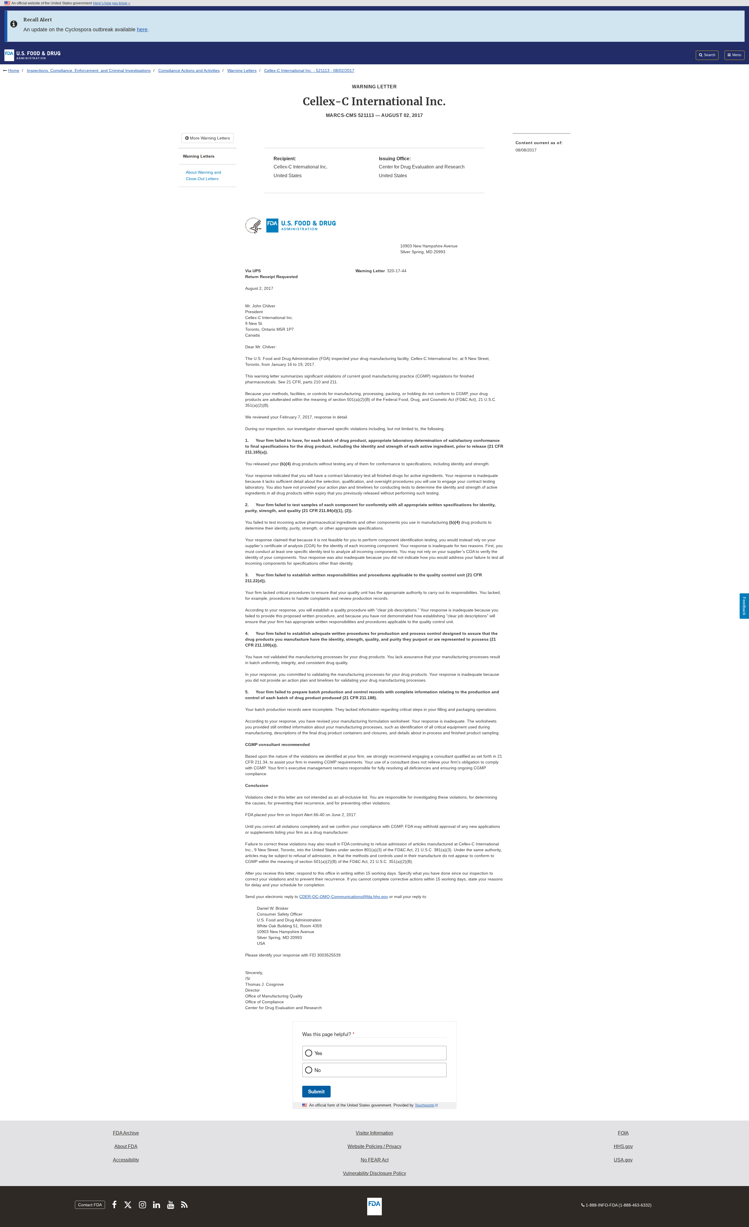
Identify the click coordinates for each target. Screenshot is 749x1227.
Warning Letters (242, 70)
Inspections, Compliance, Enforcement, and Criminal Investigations (89, 70)
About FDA (126, 1146)
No (318, 1069)
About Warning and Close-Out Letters (203, 175)
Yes (318, 1053)
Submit (316, 1091)
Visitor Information (374, 1133)
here (142, 29)
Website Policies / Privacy (374, 1146)
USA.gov (623, 1159)
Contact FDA (90, 1204)
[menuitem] (542, 148)
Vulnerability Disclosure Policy (374, 1173)
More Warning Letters (209, 138)
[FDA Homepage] (32, 55)
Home (13, 70)
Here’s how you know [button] (110, 3)
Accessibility (126, 1159)
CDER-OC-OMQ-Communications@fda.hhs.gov (343, 896)
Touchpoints (424, 1105)
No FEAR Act (375, 1159)
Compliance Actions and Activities (189, 70)
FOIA (623, 1133)
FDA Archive (126, 1133)
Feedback (744, 606)
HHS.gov (623, 1146)
